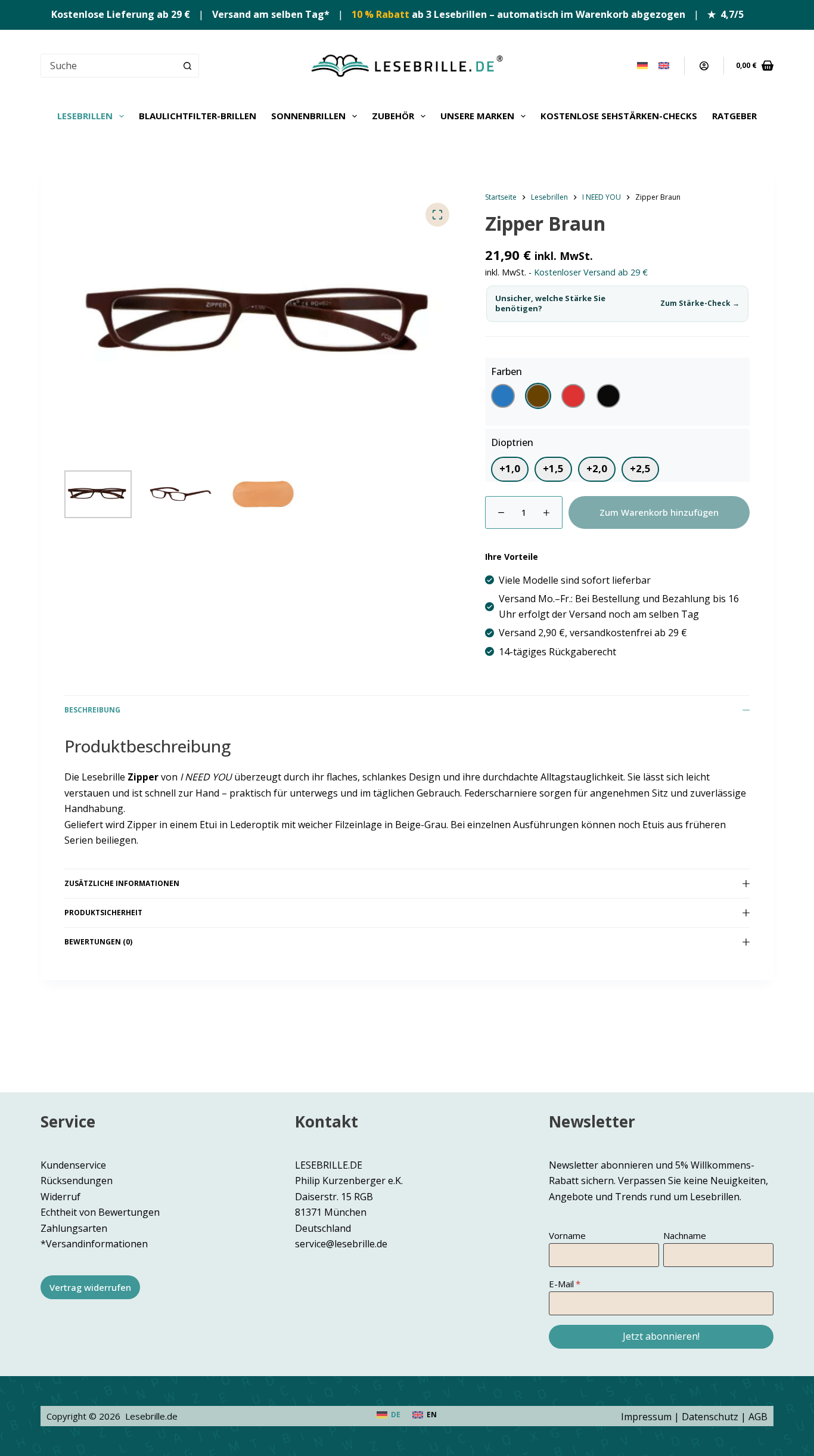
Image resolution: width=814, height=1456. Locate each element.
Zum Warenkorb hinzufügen (659, 512)
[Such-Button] (187, 65)
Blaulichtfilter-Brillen (197, 116)
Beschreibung (92, 710)
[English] (663, 65)
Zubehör (393, 116)
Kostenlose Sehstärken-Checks (618, 116)
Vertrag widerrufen (90, 1287)
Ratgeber (734, 116)
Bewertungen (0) (98, 942)
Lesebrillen (85, 116)
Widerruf (60, 1196)
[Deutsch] (642, 65)
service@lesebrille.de (341, 1243)
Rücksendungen (77, 1180)
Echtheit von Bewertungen (100, 1212)
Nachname (684, 1235)
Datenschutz (710, 1416)
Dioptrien (512, 442)
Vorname (567, 1235)
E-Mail (561, 1284)
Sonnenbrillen (308, 116)
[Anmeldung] (704, 65)
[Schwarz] (608, 396)
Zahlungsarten (74, 1228)
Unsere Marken (477, 116)
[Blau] (503, 396)
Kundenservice (73, 1165)
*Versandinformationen (94, 1243)
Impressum (646, 1416)
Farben (506, 371)
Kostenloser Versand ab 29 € (591, 272)
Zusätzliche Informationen (121, 883)
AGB (758, 1416)
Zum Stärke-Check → (700, 303)
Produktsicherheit (103, 912)
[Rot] (573, 396)
